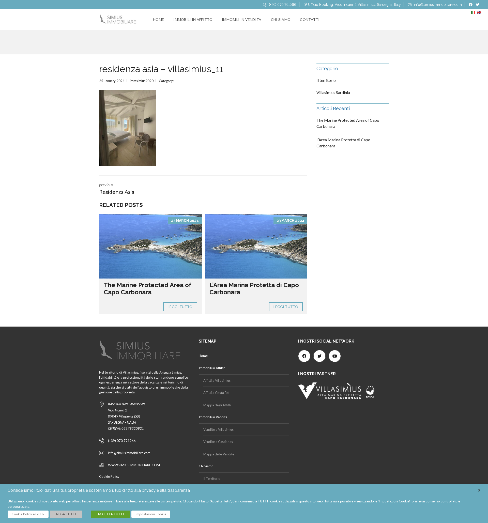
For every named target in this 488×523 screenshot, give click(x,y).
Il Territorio (211, 478)
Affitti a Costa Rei (216, 393)
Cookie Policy (109, 476)
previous (116, 188)
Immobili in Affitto (192, 19)
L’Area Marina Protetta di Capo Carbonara (254, 288)
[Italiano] (474, 13)
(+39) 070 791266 (122, 441)
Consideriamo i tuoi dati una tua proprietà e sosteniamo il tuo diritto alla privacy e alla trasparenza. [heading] (99, 490)
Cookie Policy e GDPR (28, 514)
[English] (479, 13)
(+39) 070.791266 (282, 5)
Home (158, 19)
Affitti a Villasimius (217, 380)
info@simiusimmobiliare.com (437, 5)
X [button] (479, 490)
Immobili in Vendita (242, 19)
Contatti (309, 19)
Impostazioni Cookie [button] (150, 514)
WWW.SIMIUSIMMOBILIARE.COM (134, 465)
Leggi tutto (180, 306)
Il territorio (326, 80)
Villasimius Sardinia (333, 92)
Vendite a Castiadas (218, 442)
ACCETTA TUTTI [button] (111, 514)
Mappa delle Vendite (218, 454)
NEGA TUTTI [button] (66, 514)
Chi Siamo (281, 19)
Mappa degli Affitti (217, 405)
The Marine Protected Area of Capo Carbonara (147, 288)
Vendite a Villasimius (218, 429)
